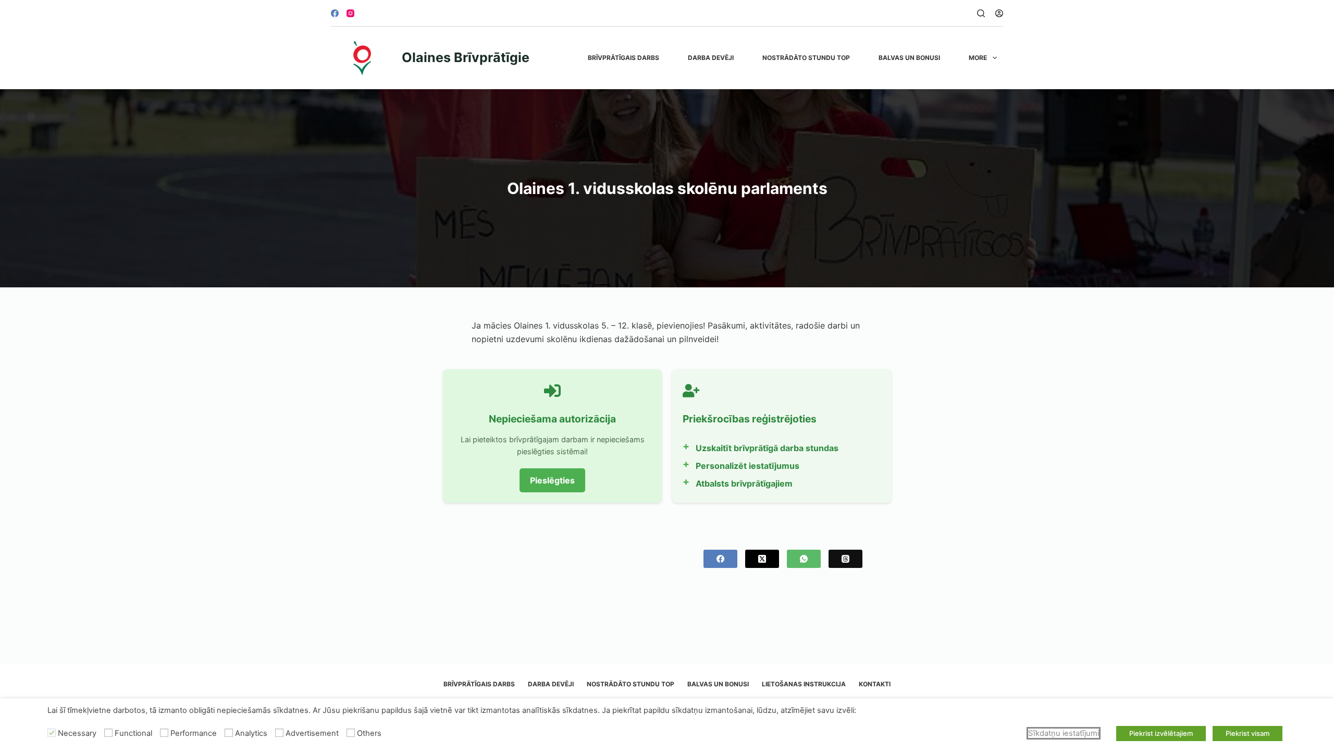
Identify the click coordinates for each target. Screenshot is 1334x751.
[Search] (981, 13)
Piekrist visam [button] (1247, 733)
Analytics (251, 733)
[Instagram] (350, 13)
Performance (193, 733)
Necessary (77, 733)
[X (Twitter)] (762, 559)
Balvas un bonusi (909, 58)
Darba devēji (711, 58)
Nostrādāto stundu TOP (806, 58)
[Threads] (845, 559)
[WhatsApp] (804, 559)
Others (369, 733)
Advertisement (312, 733)
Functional (133, 733)
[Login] (999, 13)
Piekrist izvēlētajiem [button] (1161, 733)
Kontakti (875, 684)
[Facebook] (335, 13)
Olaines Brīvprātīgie (465, 57)
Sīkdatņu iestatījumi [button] (1063, 733)
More (978, 58)
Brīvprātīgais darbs (623, 58)
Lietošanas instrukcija (804, 684)
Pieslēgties (552, 480)
